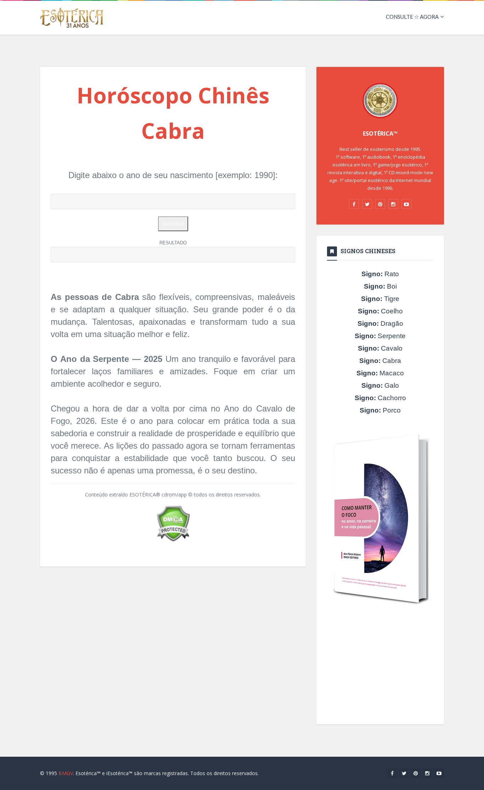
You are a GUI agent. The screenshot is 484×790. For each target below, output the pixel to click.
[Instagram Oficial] (393, 204)
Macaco (380, 373)
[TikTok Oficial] (380, 204)
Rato (380, 274)
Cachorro (380, 398)
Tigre (380, 298)
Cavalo (380, 348)
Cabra (380, 360)
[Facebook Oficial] (354, 204)
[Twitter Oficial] (367, 204)
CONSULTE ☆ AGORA (412, 16)
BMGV (65, 773)
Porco (380, 410)
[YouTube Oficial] (406, 204)
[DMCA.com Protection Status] (173, 522)
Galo (380, 385)
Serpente (380, 336)
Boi (380, 286)
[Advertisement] (380, 666)
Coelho (380, 311)
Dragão (380, 323)
